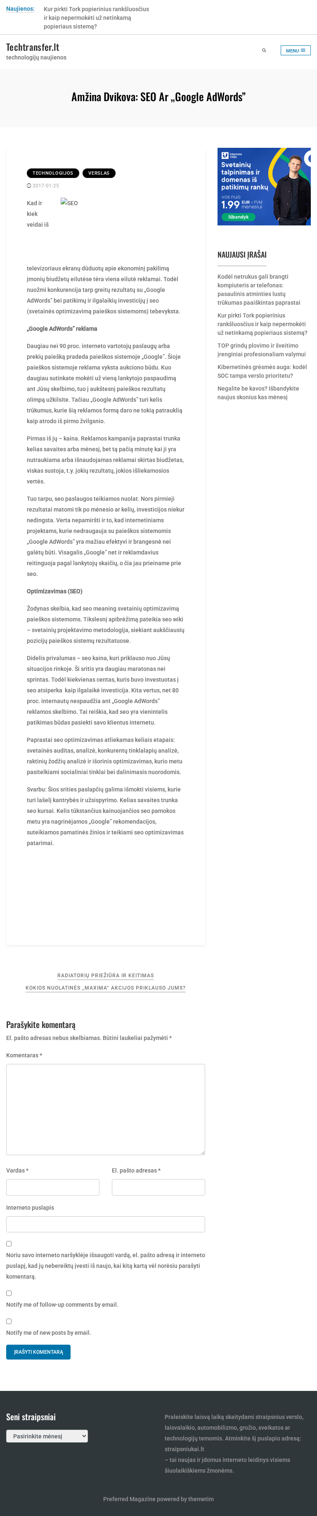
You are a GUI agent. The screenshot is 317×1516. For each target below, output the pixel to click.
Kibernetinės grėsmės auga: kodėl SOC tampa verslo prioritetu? (262, 371)
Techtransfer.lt (32, 46)
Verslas (99, 173)
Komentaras (24, 1055)
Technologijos (53, 173)
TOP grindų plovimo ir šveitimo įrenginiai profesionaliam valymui (262, 350)
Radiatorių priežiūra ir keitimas (105, 975)
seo (154, 300)
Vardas (17, 1170)
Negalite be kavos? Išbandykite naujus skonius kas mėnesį (258, 392)
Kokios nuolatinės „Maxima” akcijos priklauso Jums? (106, 988)
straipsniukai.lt (184, 1449)
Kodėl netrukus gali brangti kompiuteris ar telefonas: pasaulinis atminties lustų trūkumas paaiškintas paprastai (259, 289)
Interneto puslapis (30, 1207)
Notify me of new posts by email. (48, 1332)
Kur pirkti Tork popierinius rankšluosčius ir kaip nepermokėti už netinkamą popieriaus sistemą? (96, 18)
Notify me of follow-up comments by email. (62, 1304)
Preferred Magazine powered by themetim (158, 1499)
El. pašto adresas (136, 1170)
